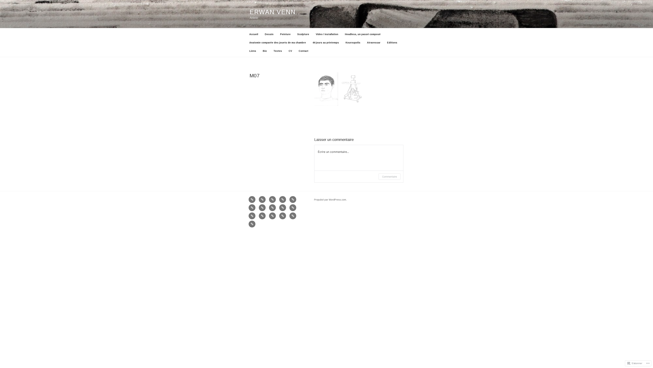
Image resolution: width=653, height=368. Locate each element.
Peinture (285, 34)
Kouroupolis (353, 42)
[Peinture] (272, 199)
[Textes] (282, 215)
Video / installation (327, 34)
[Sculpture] (282, 199)
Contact (303, 51)
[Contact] (252, 224)
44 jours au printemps (326, 42)
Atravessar (373, 42)
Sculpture (303, 34)
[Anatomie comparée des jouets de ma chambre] (262, 207)
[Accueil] (252, 199)
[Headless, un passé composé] (252, 207)
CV (290, 51)
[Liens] (262, 215)
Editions (392, 42)
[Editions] (252, 215)
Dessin (269, 34)
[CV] (292, 215)
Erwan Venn (273, 12)
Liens (252, 51)
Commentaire (389, 176)
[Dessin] (262, 199)
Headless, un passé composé (363, 34)
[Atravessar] (292, 207)
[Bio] (272, 215)
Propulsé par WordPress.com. (330, 199)
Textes (277, 51)
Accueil (253, 34)
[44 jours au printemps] (272, 207)
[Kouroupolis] (282, 207)
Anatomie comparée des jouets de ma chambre (277, 42)
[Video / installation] (292, 199)
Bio (265, 51)
